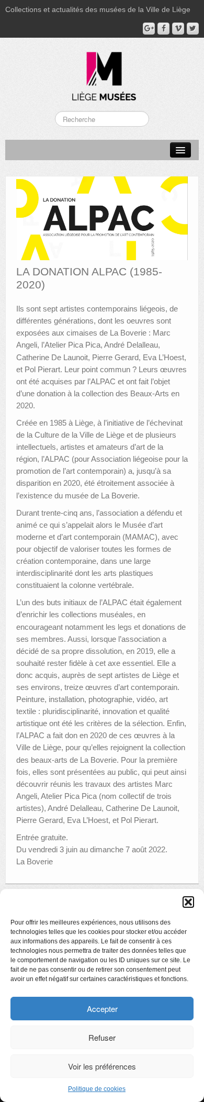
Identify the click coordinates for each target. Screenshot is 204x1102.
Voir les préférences (102, 1066)
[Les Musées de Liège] (102, 72)
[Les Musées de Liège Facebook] (163, 29)
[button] (188, 902)
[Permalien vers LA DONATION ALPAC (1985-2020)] (102, 218)
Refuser (102, 1037)
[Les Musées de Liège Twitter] (193, 29)
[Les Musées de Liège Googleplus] (149, 29)
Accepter (102, 1008)
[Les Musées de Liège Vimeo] (178, 29)
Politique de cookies (97, 1089)
